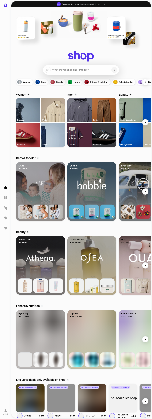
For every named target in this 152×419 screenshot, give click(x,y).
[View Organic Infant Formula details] (107, 212)
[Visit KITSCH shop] (61, 398)
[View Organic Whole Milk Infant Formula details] (76, 212)
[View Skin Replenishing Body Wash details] (25, 285)
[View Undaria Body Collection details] (92, 285)
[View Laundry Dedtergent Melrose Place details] (128, 285)
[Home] (5, 187)
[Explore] (5, 197)
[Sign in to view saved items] (5, 228)
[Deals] (5, 218)
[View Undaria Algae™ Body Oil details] (76, 285)
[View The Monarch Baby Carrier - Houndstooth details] (25, 212)
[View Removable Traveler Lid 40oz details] (25, 359)
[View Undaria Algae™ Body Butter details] (107, 285)
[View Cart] (5, 207)
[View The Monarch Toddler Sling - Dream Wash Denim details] (56, 212)
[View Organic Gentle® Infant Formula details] (92, 212)
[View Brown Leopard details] (40, 359)
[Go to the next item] (145, 82)
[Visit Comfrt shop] (30, 398)
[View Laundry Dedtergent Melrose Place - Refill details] (143, 285)
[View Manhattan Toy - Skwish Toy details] (143, 212)
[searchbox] (81, 70)
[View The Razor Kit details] (40, 285)
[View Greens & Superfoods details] (128, 359)
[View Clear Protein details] (143, 359)
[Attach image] (48, 70)
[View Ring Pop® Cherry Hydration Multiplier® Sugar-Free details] (107, 359)
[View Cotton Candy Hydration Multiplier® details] (76, 359)
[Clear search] (114, 70)
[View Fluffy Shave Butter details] (56, 285)
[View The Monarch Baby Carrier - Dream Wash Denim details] (40, 212)
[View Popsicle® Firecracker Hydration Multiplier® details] (92, 359)
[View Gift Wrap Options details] (128, 212)
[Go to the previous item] (17, 82)
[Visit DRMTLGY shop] (92, 398)
